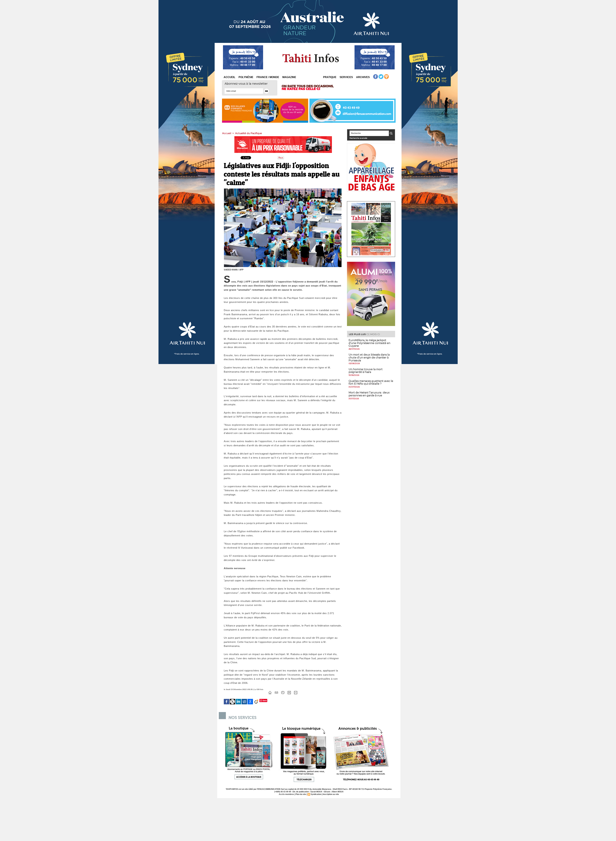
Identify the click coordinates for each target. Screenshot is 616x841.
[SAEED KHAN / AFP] (283, 189)
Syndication (316, 794)
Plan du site (300, 794)
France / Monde (268, 77)
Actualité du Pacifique (248, 133)
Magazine (289, 77)
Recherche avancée (358, 138)
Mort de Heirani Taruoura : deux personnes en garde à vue (369, 394)
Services (346, 77)
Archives (363, 77)
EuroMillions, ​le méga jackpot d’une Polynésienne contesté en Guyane (369, 343)
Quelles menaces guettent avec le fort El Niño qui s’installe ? (371, 382)
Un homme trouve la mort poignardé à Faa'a (366, 371)
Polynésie (246, 77)
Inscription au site (331, 794)
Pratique (329, 77)
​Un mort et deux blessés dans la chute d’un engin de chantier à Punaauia (369, 357)
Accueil (229, 77)
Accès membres (286, 794)
